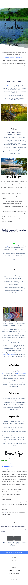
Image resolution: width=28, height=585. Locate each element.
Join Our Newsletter (14, 573)
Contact (14, 567)
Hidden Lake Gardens (9, 354)
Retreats (14, 560)
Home (14, 557)
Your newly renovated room (9, 246)
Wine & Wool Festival (21, 373)
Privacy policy (14, 576)
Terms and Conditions (14, 570)
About (14, 564)
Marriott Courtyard (11, 85)
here (5, 512)
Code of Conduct (14, 580)
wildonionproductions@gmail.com (14, 57)
